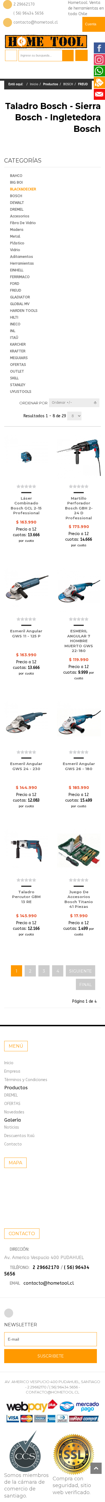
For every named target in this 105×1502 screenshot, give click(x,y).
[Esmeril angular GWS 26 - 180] (79, 723)
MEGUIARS (19, 358)
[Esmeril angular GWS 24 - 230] (26, 723)
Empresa (12, 1071)
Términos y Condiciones (25, 1079)
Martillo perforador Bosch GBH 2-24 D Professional (79, 508)
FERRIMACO (20, 277)
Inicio (34, 84)
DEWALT (17, 202)
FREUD (15, 290)
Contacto (13, 1144)
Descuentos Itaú (19, 1135)
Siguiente (80, 971)
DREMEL (16, 209)
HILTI (14, 317)
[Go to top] (96, 1468)
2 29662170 (24, 4)
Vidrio (15, 250)
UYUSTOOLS (20, 391)
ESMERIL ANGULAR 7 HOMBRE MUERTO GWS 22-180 (78, 641)
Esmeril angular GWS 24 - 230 (26, 766)
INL (12, 331)
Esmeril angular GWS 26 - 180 (79, 766)
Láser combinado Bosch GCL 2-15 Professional (26, 505)
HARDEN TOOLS (24, 310)
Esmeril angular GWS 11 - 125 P (26, 633)
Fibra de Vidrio (23, 223)
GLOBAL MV (19, 304)
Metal (15, 236)
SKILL (14, 378)
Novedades (14, 1112)
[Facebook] (8, 1313)
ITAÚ (14, 337)
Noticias (11, 1127)
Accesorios (19, 216)
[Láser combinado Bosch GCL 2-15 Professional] (26, 457)
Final (85, 984)
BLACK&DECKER (23, 189)
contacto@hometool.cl (35, 22)
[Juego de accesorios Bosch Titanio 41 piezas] (79, 851)
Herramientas (22, 263)
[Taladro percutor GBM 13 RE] (26, 851)
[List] (15, 402)
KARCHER (18, 344)
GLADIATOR (20, 297)
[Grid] (6, 402)
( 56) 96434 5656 (28, 13)
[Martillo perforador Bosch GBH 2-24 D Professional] (79, 457)
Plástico (17, 243)
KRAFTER (17, 351)
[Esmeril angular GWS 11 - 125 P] (26, 590)
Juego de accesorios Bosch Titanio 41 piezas (78, 899)
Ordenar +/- (62, 403)
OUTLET (17, 371)
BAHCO (16, 175)
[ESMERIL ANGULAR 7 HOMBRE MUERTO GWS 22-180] (79, 590)
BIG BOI (16, 182)
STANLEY (17, 385)
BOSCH (68, 84)
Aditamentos (21, 256)
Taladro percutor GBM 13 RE (26, 897)
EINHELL (16, 270)
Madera (16, 229)
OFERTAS (18, 364)
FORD (14, 283)
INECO (15, 324)
